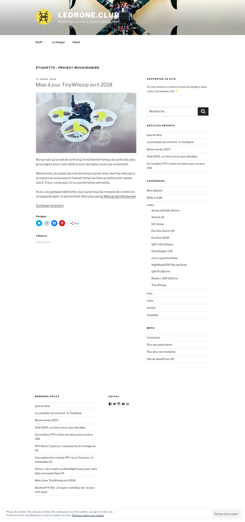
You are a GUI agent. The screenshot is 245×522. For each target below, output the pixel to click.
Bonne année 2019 (158, 149)
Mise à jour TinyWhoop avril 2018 (74, 85)
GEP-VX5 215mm (162, 244)
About (76, 42)
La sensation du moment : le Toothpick (170, 142)
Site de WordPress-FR (160, 359)
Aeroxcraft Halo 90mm (165, 210)
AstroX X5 (157, 217)
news (150, 300)
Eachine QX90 (160, 237)
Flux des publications (159, 344)
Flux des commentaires (161, 351)
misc (150, 293)
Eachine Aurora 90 (163, 230)
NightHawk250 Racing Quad (169, 264)
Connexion (153, 337)
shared (151, 307)
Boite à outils (155, 197)
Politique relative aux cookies (88, 515)
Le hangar (58, 42)
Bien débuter (155, 190)
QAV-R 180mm (160, 271)
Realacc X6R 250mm (164, 278)
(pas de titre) (154, 134)
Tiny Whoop (158, 285)
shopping (152, 314)
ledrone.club (89, 15)
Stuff (39, 42)
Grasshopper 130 (162, 251)
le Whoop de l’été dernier (118, 196)
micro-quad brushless (164, 258)
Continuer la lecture (50, 205)
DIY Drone (157, 224)
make (150, 204)
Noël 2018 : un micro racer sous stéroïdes (172, 156)
